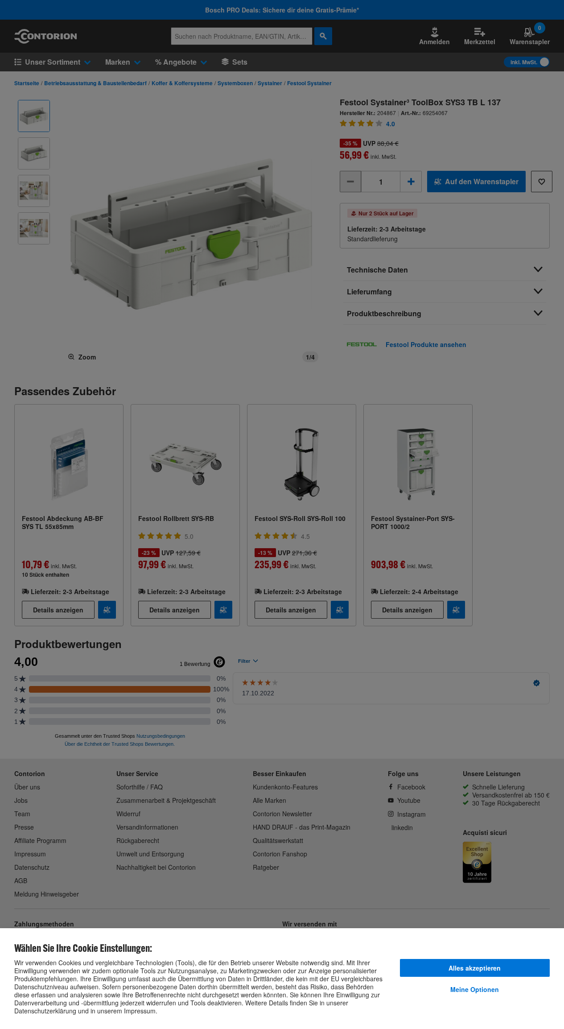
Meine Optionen (474, 989)
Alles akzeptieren (475, 967)
